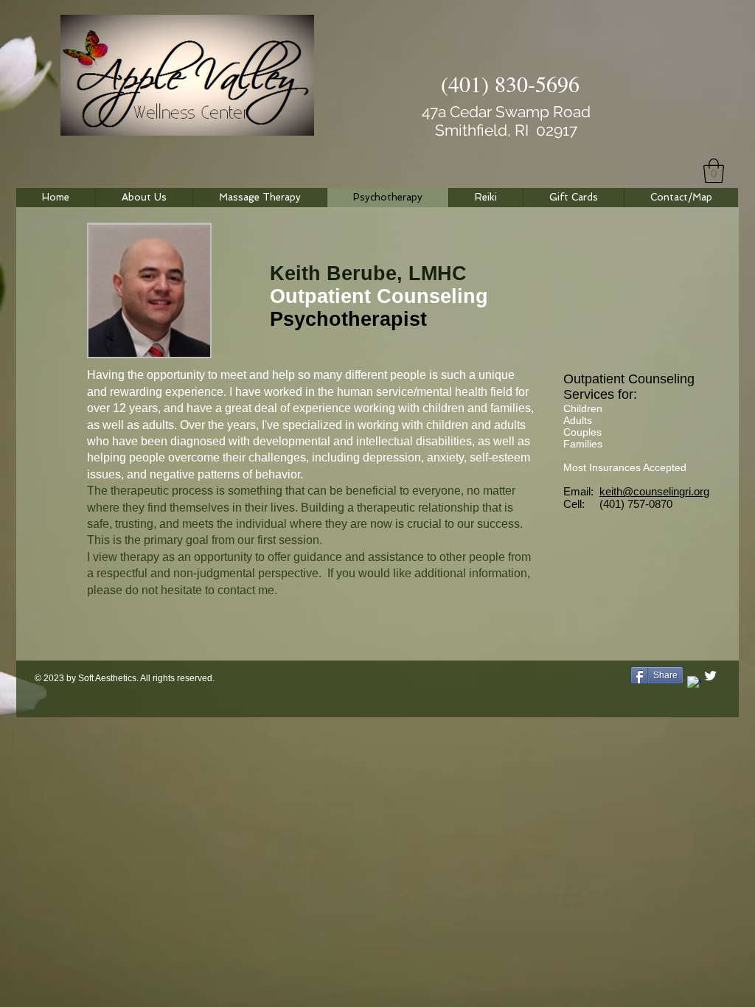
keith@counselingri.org (654, 491)
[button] (713, 170)
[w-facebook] (694, 683)
